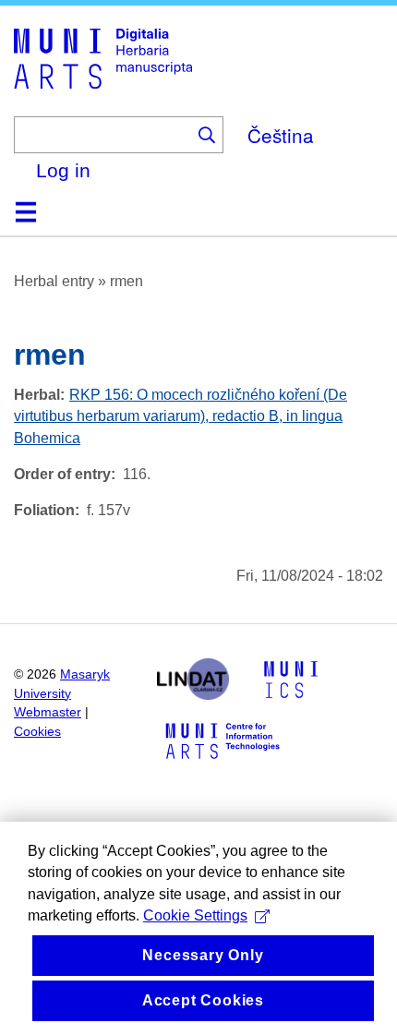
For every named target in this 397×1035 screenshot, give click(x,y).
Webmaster (47, 712)
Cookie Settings (195, 915)
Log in (63, 170)
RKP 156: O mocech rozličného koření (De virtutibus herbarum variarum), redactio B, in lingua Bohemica (180, 416)
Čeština (280, 135)
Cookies (37, 732)
